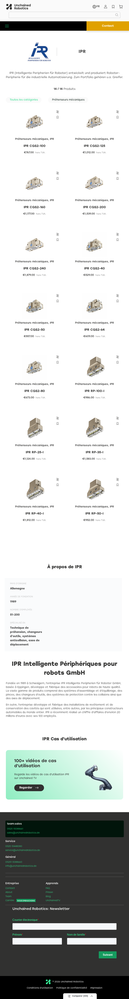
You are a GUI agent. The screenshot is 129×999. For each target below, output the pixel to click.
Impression (96, 988)
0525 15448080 (13, 846)
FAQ (48, 888)
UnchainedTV (53, 900)
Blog (48, 896)
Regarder (25, 788)
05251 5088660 (13, 862)
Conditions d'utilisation (40, 988)
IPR (52, 139)
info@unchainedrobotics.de (20, 866)
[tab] (23, 100)
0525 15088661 (15, 829)
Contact (108, 26)
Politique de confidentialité (71, 988)
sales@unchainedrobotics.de (23, 833)
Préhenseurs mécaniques (31, 139)
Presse (49, 892)
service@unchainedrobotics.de (22, 850)
